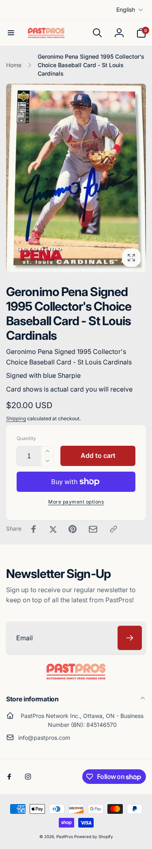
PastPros (64, 836)
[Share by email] (93, 529)
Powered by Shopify (93, 836)
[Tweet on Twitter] (53, 529)
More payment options (76, 502)
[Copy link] (113, 529)
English (125, 9)
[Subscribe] (130, 638)
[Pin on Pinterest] (73, 529)
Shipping (16, 418)
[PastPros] (76, 677)
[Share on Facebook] (34, 529)
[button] (11, 33)
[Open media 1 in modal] (76, 178)
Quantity (26, 438)
